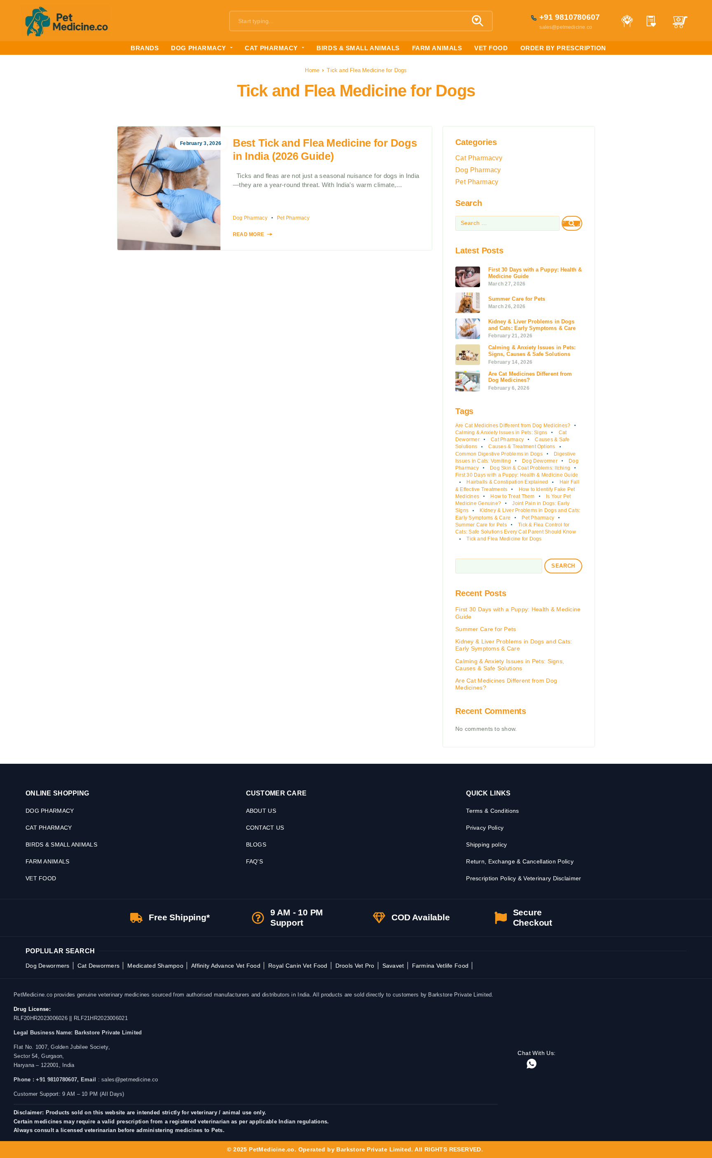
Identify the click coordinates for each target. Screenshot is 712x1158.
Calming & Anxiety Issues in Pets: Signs (501, 432)
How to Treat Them (512, 496)
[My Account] (627, 21)
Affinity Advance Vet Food (225, 965)
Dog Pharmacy (250, 218)
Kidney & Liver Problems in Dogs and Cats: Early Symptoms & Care (513, 645)
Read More (248, 234)
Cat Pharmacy (507, 439)
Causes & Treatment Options (521, 446)
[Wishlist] (651, 22)
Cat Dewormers (98, 965)
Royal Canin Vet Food (298, 965)
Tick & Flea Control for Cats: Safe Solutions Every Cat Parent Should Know (515, 528)
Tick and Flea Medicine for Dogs (503, 539)
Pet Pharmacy (293, 218)
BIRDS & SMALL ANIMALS (357, 47)
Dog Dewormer (539, 461)
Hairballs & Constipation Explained (507, 482)
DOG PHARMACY (198, 47)
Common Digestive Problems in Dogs (499, 454)
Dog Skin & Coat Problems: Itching (530, 468)
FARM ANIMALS (437, 47)
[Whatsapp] (531, 1064)
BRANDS (145, 47)
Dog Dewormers (48, 965)
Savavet (393, 965)
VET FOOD (491, 47)
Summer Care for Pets (481, 525)
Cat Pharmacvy (478, 157)
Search (563, 566)
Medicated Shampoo (155, 965)
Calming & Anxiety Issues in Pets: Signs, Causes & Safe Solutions (509, 664)
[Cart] (680, 26)
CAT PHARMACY (271, 47)
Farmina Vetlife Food (440, 965)
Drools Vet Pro (355, 965)
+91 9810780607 (569, 17)
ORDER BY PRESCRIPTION (563, 47)
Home (312, 70)
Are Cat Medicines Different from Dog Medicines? (512, 425)
